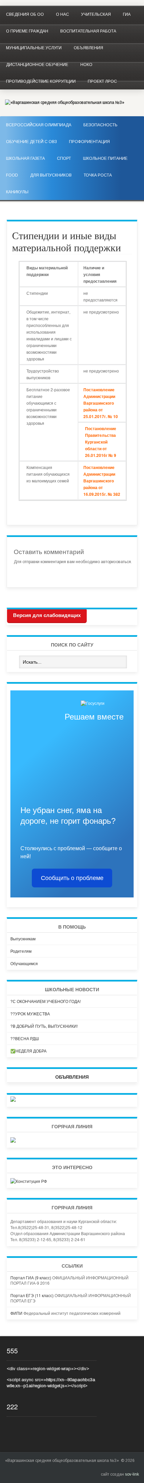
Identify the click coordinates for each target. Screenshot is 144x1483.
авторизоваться (116, 561)
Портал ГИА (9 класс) (30, 1277)
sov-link (132, 1474)
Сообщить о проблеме (72, 878)
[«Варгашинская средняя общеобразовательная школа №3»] (64, 102)
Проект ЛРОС (102, 81)
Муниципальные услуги (34, 48)
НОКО (86, 64)
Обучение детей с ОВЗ (31, 141)
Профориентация (89, 141)
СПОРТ (64, 158)
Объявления (88, 48)
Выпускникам (22, 938)
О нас (62, 14)
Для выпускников (51, 175)
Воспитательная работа (88, 31)
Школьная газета (25, 158)
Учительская (96, 14)
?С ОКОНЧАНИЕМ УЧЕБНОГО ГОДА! (45, 1001)
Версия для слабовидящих (47, 615)
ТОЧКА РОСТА (98, 175)
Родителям (20, 951)
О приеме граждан (27, 31)
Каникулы (17, 192)
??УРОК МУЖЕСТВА (30, 1013)
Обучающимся (24, 963)
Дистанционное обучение (37, 64)
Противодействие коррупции (41, 81)
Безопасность (100, 125)
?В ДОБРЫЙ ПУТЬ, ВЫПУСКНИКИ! (44, 1026)
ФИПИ (16, 1313)
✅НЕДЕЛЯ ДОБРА (28, 1051)
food (12, 175)
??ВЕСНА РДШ (24, 1038)
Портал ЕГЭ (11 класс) (32, 1295)
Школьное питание (105, 158)
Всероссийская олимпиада (38, 125)
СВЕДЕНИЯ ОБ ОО (25, 14)
